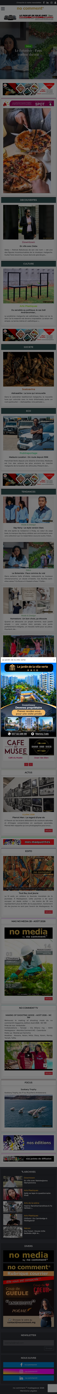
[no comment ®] (3, 9)
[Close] (54, 660)
